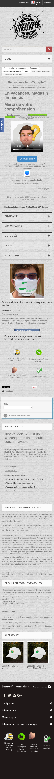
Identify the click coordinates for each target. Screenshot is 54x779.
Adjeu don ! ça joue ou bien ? (16, 475)
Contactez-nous (24, 2)
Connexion (47, 2)
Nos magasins (13, 225)
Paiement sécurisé (39, 377)
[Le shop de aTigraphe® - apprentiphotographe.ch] (27, 24)
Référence (6, 311)
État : (4, 314)
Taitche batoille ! (11, 471)
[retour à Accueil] (4, 68)
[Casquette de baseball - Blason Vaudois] (13, 652)
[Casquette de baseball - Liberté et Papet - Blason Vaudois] (38, 652)
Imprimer (9, 391)
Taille (5, 404)
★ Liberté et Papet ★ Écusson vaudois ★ (19, 491)
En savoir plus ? (27, 159)
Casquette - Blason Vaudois (10, 667)
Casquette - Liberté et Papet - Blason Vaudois (36, 667)
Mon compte (9, 717)
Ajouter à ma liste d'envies (19, 416)
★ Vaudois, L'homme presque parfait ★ (18, 483)
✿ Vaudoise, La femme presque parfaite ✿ (19, 487)
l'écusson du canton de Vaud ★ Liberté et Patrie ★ (24, 479)
